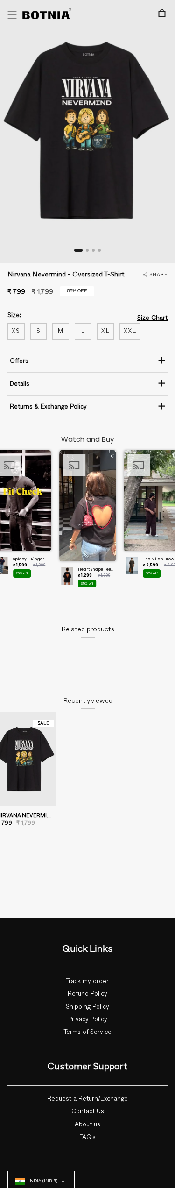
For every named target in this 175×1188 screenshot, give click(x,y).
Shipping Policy (87, 1007)
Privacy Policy (87, 1019)
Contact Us (87, 1111)
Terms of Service (88, 1032)
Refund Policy (87, 993)
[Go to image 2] (87, 250)
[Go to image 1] (78, 250)
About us (87, 1124)
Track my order (87, 981)
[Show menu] (12, 15)
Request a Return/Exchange (87, 1099)
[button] (87, 521)
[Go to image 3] (93, 250)
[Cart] (162, 13)
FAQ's (87, 1137)
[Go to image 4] (99, 250)
